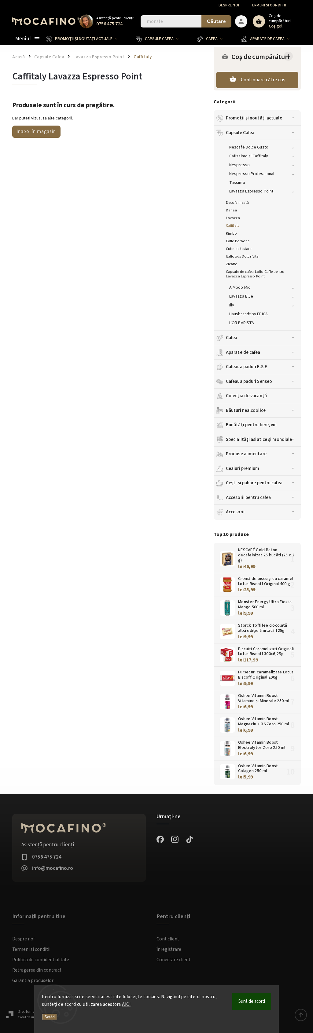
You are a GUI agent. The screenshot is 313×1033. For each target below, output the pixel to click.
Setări (49, 1017)
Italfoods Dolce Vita (242, 256)
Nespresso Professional (251, 174)
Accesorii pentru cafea (248, 497)
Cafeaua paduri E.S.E (246, 366)
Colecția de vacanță (246, 395)
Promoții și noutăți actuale (254, 118)
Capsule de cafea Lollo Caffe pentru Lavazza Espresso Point (255, 274)
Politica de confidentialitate (40, 959)
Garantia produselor (32, 980)
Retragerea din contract (36, 970)
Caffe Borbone (237, 241)
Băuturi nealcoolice (246, 410)
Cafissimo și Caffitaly (248, 156)
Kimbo (231, 233)
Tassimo (237, 183)
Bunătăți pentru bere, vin (251, 424)
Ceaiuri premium (243, 468)
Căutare (216, 21)
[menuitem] (86, 38)
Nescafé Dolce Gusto (248, 147)
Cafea (232, 337)
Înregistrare (168, 949)
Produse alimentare (246, 453)
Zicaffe (231, 264)
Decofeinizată (237, 202)
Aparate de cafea (243, 352)
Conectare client (173, 959)
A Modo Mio (240, 287)
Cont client (167, 939)
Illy (231, 305)
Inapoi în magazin (36, 131)
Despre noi (229, 5)
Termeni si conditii (268, 5)
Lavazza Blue (241, 296)
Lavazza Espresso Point (251, 191)
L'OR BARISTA (241, 323)
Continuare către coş (263, 79)
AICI (126, 1004)
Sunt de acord (251, 1001)
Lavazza (233, 218)
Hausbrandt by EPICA (248, 314)
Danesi (231, 210)
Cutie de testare (239, 248)
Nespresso (239, 165)
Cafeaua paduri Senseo (249, 381)
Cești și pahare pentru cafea (254, 482)
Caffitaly (232, 225)
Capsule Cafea (240, 132)
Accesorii (235, 511)
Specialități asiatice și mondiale (259, 439)
